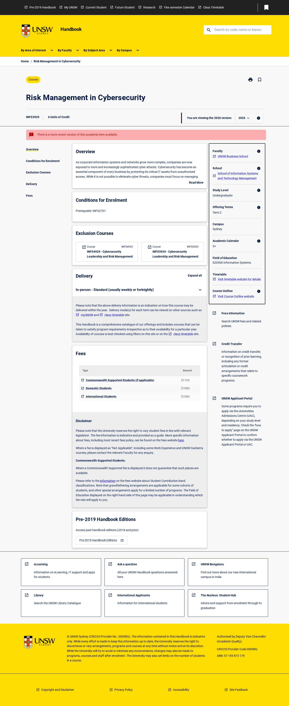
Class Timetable (213, 7)
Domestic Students (98, 388)
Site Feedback (239, 689)
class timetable (114, 315)
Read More (196, 183)
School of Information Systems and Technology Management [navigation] (238, 176)
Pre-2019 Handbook (42, 7)
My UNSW (70, 7)
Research (149, 7)
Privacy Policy (123, 689)
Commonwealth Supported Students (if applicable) (120, 380)
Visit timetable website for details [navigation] (239, 279)
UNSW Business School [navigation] (233, 156)
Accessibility (181, 689)
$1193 (185, 380)
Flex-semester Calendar (179, 7)
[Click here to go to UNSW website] (37, 32)
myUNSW (87, 315)
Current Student (96, 7)
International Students (101, 396)
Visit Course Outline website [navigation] (236, 296)
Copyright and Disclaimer (57, 689)
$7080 (185, 388)
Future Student (125, 7)
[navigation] (101, 540)
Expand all (195, 275)
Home (25, 61)
